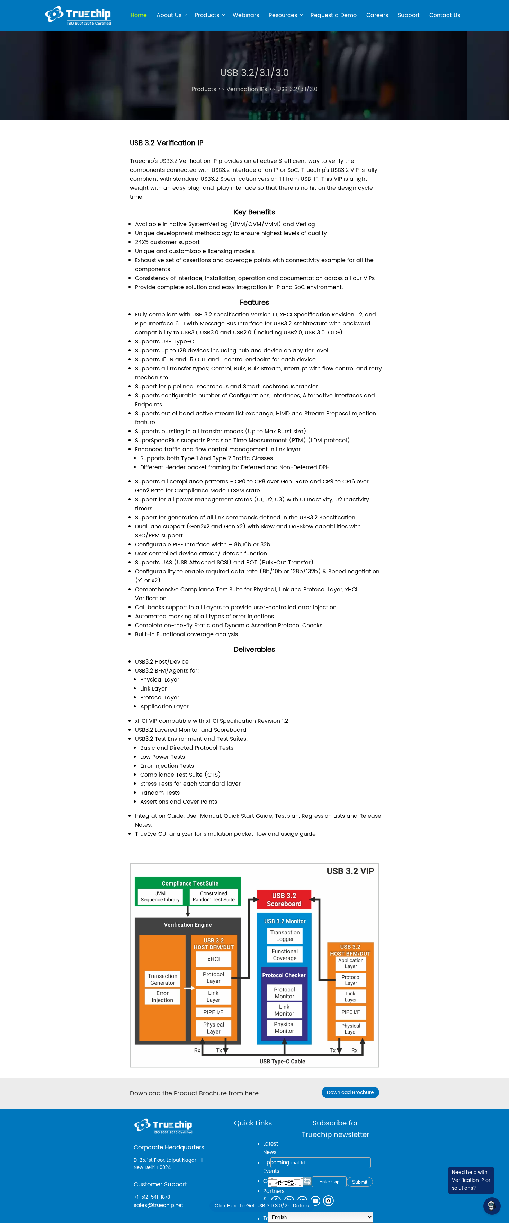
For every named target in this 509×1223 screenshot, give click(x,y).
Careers (377, 15)
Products (207, 16)
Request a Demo (334, 15)
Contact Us (444, 15)
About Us (169, 16)
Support (409, 15)
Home (139, 15)
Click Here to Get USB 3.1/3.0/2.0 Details (262, 1206)
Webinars (246, 15)
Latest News (270, 1148)
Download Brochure (350, 1092)
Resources (283, 16)
